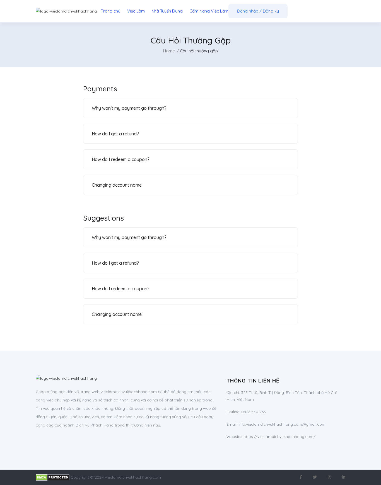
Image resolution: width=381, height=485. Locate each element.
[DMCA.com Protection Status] (52, 477)
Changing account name (117, 185)
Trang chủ (110, 11)
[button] (190, 108)
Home (169, 50)
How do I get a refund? (115, 134)
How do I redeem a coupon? (120, 159)
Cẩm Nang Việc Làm (208, 11)
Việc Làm (136, 11)
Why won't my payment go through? (129, 108)
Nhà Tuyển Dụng (167, 11)
